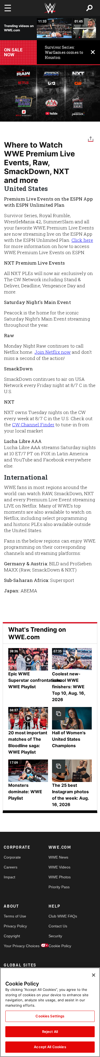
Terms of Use (15, 916)
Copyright (12, 936)
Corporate (12, 857)
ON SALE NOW (13, 52)
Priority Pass (59, 887)
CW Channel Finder (33, 425)
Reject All (50, 1031)
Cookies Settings (49, 1016)
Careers (10, 867)
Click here (82, 240)
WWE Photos (60, 877)
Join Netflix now (52, 352)
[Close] (93, 975)
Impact (9, 877)
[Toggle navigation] (8, 8)
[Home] (50, 8)
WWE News (58, 857)
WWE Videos (59, 867)
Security (55, 936)
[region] (50, 1012)
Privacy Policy (15, 926)
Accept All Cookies (50, 1047)
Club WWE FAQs (60, 916)
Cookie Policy (60, 946)
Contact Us (58, 926)
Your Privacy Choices (15, 946)
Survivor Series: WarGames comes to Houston (64, 52)
